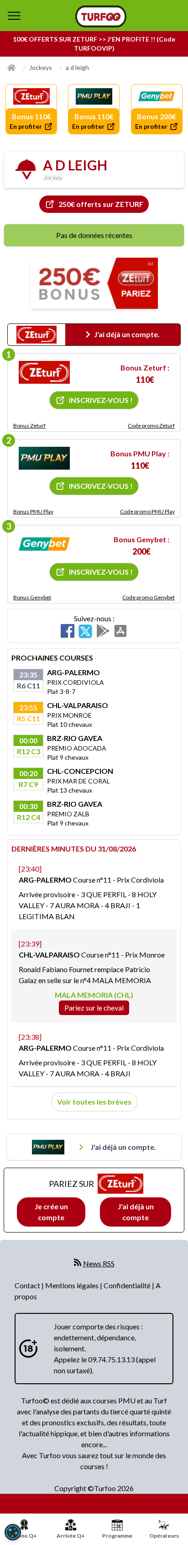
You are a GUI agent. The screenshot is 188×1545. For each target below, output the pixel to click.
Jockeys (40, 67)
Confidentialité (128, 1285)
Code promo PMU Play (147, 511)
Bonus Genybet (32, 597)
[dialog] (13, 1532)
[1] (44, 372)
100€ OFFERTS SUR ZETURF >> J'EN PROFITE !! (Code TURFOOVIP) (94, 43)
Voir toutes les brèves (94, 1101)
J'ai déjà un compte (136, 1212)
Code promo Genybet (148, 597)
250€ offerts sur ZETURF (100, 204)
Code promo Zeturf (151, 425)
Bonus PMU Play (33, 511)
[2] (44, 458)
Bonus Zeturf (29, 425)
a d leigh (77, 67)
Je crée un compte (51, 1212)
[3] (44, 544)
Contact (28, 1285)
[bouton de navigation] (14, 15)
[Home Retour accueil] (100, 16)
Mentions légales (72, 1285)
